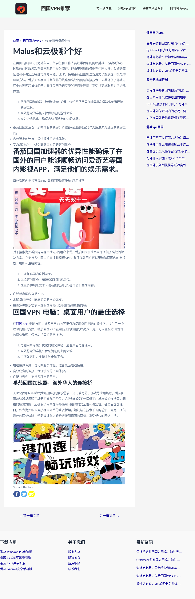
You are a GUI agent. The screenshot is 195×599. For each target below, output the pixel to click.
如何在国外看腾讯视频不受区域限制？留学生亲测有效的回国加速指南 (168, 118)
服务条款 (74, 552)
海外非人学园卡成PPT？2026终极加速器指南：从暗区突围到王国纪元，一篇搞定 (168, 158)
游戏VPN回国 (127, 8)
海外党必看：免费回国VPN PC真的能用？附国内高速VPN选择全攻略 (168, 63)
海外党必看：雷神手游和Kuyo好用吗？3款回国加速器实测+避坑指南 (168, 57)
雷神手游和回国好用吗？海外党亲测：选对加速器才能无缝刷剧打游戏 (168, 43)
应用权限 (74, 563)
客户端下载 (104, 8)
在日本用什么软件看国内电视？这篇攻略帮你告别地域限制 (168, 97)
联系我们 (74, 569)
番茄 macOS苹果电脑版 (15, 557)
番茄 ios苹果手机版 (13, 563)
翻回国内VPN (179, 8)
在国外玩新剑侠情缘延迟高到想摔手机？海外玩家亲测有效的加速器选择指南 (168, 165)
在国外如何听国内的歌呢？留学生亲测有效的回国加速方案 (168, 111)
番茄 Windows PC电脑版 (16, 552)
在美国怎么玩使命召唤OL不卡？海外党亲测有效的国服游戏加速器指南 (168, 151)
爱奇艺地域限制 (153, 8)
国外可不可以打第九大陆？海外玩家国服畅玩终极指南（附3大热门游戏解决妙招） (168, 137)
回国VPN (22, 323)
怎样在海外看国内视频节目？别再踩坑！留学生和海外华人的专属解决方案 (168, 90)
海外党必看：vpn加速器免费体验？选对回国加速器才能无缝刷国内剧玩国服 (168, 70)
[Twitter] (24, 494)
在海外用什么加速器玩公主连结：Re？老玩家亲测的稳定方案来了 (168, 144)
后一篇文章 (109, 515)
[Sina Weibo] (31, 494)
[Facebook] (16, 494)
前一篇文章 (29, 515)
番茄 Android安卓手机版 (16, 569)
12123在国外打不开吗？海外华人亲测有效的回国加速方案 (168, 104)
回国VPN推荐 (55, 8)
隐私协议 (74, 557)
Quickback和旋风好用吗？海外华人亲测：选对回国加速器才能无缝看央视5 (168, 50)
